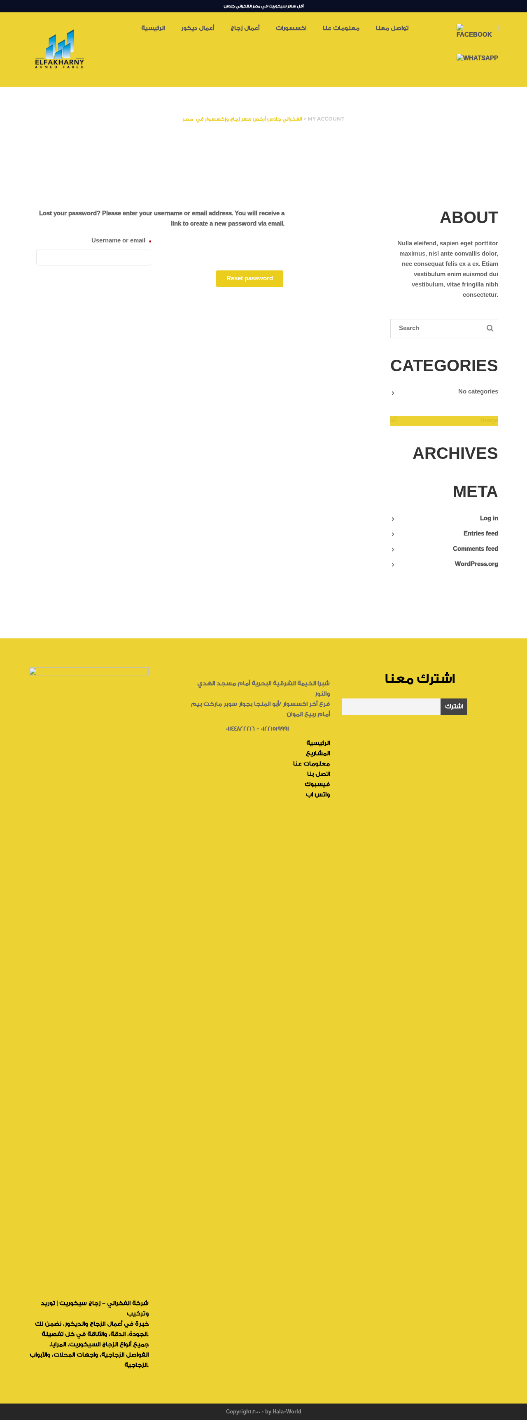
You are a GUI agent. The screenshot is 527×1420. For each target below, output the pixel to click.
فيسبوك (317, 784)
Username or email (121, 240)
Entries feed (481, 534)
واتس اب (318, 794)
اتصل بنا (318, 774)
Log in (489, 518)
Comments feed (475, 549)
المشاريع (318, 753)
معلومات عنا (311, 764)
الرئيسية (318, 743)
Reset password (249, 278)
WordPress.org (476, 564)
